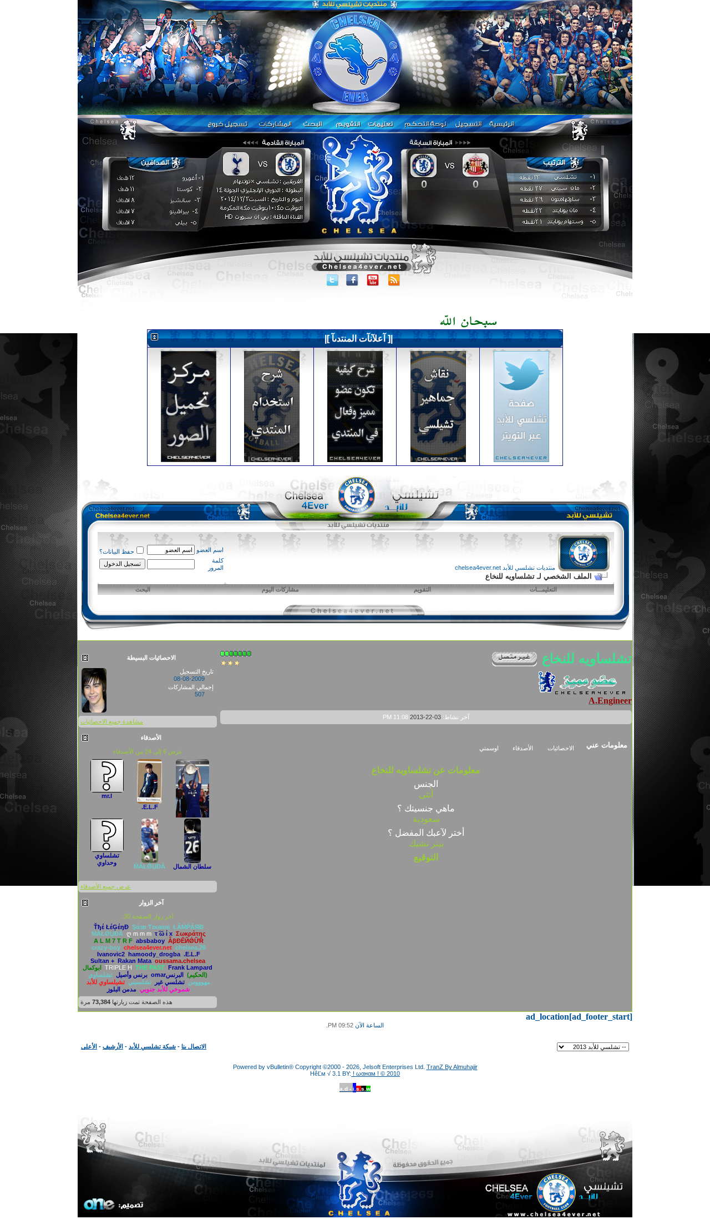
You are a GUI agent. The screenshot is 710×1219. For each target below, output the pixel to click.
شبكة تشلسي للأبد (152, 1046)
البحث (142, 589)
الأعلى (89, 1046)
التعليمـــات (543, 589)
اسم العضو (210, 549)
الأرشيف (113, 1046)
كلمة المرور (216, 564)
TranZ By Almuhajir (452, 1067)
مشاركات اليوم (280, 589)
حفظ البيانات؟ (116, 551)
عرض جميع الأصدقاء (105, 886)
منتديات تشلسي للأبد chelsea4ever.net (505, 567)
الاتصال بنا (193, 1046)
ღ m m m (138, 933)
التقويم (422, 589)
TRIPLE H (118, 967)
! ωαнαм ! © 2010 (375, 1073)
